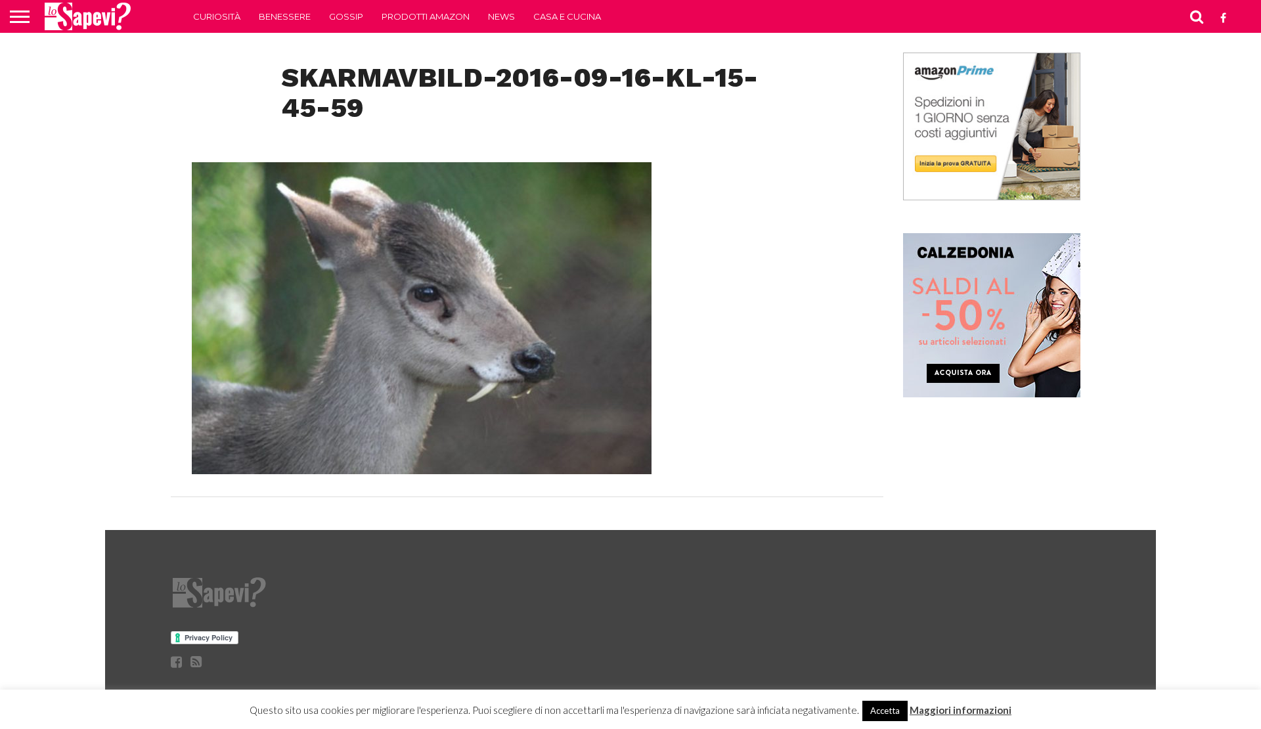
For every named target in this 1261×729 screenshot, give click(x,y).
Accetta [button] (885, 710)
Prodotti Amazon (426, 16)
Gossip (346, 16)
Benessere (285, 16)
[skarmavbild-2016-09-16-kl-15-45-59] (422, 470)
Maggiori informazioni (960, 710)
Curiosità (216, 16)
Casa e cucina (567, 16)
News (501, 16)
